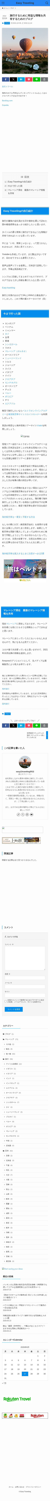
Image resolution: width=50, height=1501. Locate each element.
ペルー (8, 393)
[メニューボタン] (3, 3)
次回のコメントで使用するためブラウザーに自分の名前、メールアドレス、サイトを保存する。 (25, 1001)
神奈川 (10, 1242)
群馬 (9, 1252)
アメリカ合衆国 (14, 1064)
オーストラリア (13, 1093)
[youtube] (31, 814)
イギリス (11, 1069)
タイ (7, 334)
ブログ (7, 23)
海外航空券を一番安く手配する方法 (18, 517)
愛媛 (9, 1204)
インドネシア (12, 1083)
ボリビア (9, 396)
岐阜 (9, 1199)
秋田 (9, 1247)
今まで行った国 (15, 186)
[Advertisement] (25, 139)
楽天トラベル (7, 86)
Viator (39, 425)
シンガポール (11, 344)
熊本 (9, 1237)
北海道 (10, 1160)
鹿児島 (10, 1261)
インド (10, 1078)
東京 (9, 1223)
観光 (9, 1049)
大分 (9, 1175)
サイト (7, 992)
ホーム (11, 1487)
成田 (9, 1213)
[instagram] (27, 814)
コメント (9, 944)
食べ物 (10, 1054)
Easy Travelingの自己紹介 (20, 182)
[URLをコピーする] (44, 79)
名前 (7, 974)
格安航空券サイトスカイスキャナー (24, 414)
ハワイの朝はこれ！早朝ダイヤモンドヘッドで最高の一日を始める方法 (24, 1307)
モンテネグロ (11, 383)
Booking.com (7, 100)
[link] (18, 814)
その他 (10, 1044)
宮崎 (9, 1184)
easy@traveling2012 (25, 771)
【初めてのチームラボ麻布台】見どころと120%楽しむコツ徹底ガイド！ (25, 1297)
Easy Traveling (25, 3)
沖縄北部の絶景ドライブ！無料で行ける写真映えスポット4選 (24, 1318)
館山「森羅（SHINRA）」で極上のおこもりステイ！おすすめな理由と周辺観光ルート (24, 1328)
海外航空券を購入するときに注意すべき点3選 (23, 553)
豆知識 (10, 1146)
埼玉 (9, 1170)
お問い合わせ (19, 1487)
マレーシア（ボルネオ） (16, 351)
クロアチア (10, 379)
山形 (9, 1194)
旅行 (9, 1059)
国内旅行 (5, 704)
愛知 (9, 1208)
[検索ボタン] (47, 3)
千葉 (9, 1165)
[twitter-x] (22, 814)
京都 (9, 1156)
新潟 (9, 1218)
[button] (5, 79)
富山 (9, 1189)
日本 (9, 1151)
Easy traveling (8, 288)
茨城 (9, 1256)
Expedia (5, 105)
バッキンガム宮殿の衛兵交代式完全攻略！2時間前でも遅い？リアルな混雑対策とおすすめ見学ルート (25, 1287)
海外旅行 (5, 689)
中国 (9, 1141)
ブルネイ (11, 1117)
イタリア (11, 1074)
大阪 (9, 1180)
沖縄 (9, 1232)
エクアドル (10, 403)
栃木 (9, 1228)
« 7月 (4, 1383)
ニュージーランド (13, 358)
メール (8, 983)
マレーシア (11, 624)
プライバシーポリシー (33, 1487)
